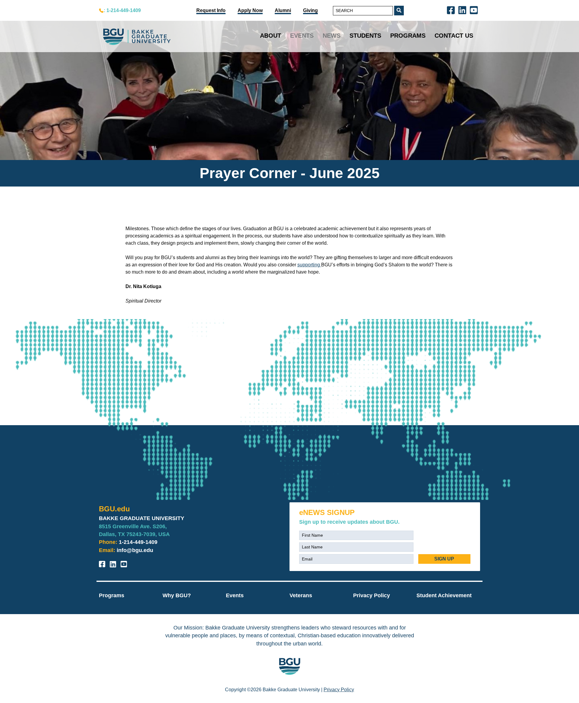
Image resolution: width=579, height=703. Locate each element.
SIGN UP (444, 558)
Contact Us (454, 35)
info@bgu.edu (135, 550)
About (270, 35)
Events (302, 35)
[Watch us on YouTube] (475, 9)
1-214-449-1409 (138, 542)
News (331, 35)
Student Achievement (444, 595)
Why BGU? (177, 595)
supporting (309, 264)
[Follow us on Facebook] (452, 9)
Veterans (301, 595)
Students (365, 35)
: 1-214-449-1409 (122, 10)
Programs (408, 35)
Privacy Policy (371, 595)
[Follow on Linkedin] (463, 9)
